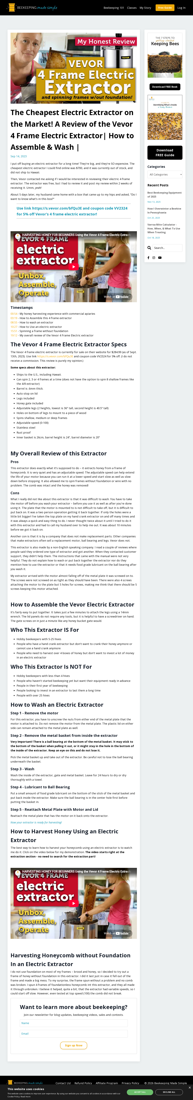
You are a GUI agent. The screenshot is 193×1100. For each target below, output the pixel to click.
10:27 (14, 327)
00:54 (14, 313)
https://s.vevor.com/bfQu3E (57, 208)
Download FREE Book (165, 86)
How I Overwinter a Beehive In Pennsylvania (164, 210)
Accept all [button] (140, 1092)
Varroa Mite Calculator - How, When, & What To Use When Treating (163, 228)
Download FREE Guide (165, 152)
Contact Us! (63, 1083)
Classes (132, 7)
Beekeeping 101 (114, 7)
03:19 (14, 318)
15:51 (14, 331)
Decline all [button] (169, 1092)
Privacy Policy (130, 1083)
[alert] (96, 1092)
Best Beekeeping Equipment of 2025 (164, 194)
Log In (181, 7)
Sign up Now (73, 1045)
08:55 (14, 322)
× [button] (189, 1088)
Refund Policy (83, 1083)
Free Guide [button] (165, 7)
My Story (145, 7)
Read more (26, 1096)
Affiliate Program (107, 1083)
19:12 (14, 335)
